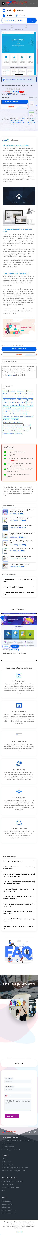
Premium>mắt (7, 413)
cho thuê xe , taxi (8, 396)
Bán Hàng (10, 15)
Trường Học (6, 430)
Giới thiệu (4, 1158)
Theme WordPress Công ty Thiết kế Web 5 (14, 653)
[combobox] (7, 1096)
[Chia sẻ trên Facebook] (10, 89)
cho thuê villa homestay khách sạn (22, 394)
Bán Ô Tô (29, 391)
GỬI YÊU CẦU (12, 1116)
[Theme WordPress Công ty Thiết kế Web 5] (19, 630)
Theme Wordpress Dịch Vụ (16, 29)
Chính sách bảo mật (7, 1164)
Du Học (25, 399)
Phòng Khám (6, 411)
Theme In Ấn (14, 419)
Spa (21, 416)
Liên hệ (3, 1190)
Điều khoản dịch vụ (6, 1161)
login (10, 94)
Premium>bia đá (24, 411)
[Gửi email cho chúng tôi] (35, 1132)
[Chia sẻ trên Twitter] (12, 89)
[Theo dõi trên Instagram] (29, 1132)
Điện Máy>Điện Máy (8, 433)
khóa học (5, 405)
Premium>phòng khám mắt (11, 416)
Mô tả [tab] (6, 140)
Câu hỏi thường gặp (7, 1184)
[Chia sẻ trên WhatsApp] (7, 89)
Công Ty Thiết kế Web (9, 399)
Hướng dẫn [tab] (14, 140)
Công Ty (22, 15)
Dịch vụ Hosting (6, 1207)
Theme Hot (20, 10)
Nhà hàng (30, 405)
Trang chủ (4, 29)
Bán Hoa (5, 391)
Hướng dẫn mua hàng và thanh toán (12, 1181)
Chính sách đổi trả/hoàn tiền (10, 1187)
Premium (14, 411)
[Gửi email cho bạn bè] (14, 89)
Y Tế (20, 430)
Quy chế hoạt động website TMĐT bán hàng (14, 1167)
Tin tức (28, 428)
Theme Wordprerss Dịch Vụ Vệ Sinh (13, 422)
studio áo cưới (28, 416)
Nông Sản (20, 408)
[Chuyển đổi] (34, 580)
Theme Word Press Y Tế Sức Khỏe (12, 425)
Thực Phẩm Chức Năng (17, 428)
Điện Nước (19, 433)
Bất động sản (7, 394)
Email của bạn (9, 1086)
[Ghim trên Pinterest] (17, 89)
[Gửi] (32, 20)
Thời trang (27, 425)
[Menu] (3, 3)
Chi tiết (6, 646)
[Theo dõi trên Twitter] (32, 1132)
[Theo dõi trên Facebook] (27, 1132)
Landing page (14, 405)
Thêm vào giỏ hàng (19, 349)
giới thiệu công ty (14, 402)
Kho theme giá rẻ (6, 1201)
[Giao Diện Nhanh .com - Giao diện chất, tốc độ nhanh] (16, 3)
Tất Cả (9, 10)
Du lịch (31, 399)
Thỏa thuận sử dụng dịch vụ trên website (13, 1170)
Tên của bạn (9, 1078)
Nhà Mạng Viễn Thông (9, 408)
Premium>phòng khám (19, 413)
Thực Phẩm (6, 428)
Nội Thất (27, 408)
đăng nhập (11, 375)
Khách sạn (30, 402)
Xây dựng (14, 430)
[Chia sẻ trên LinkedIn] (19, 89)
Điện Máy (25, 430)
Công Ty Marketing (20, 396)
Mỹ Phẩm (22, 405)
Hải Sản (23, 402)
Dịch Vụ (32, 118)
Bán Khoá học (21, 391)
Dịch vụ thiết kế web (7, 1204)
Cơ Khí (19, 399)
